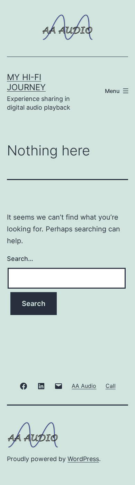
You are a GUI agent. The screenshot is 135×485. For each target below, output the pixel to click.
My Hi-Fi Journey (26, 82)
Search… (20, 258)
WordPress (83, 458)
